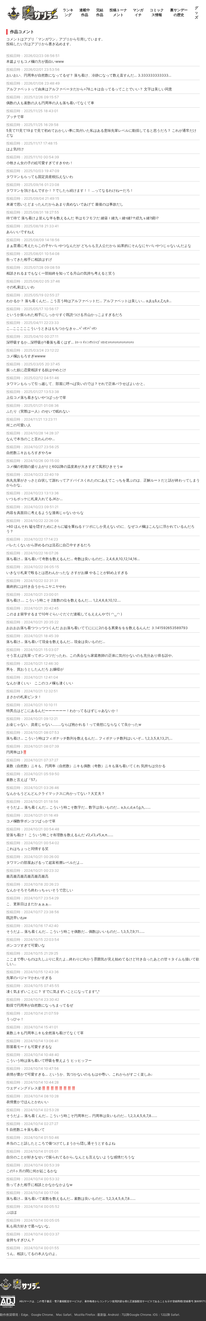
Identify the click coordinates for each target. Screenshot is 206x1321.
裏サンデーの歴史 (179, 12)
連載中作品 (84, 12)
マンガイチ (138, 12)
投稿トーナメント (118, 12)
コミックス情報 (157, 12)
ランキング (68, 12)
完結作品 (99, 12)
